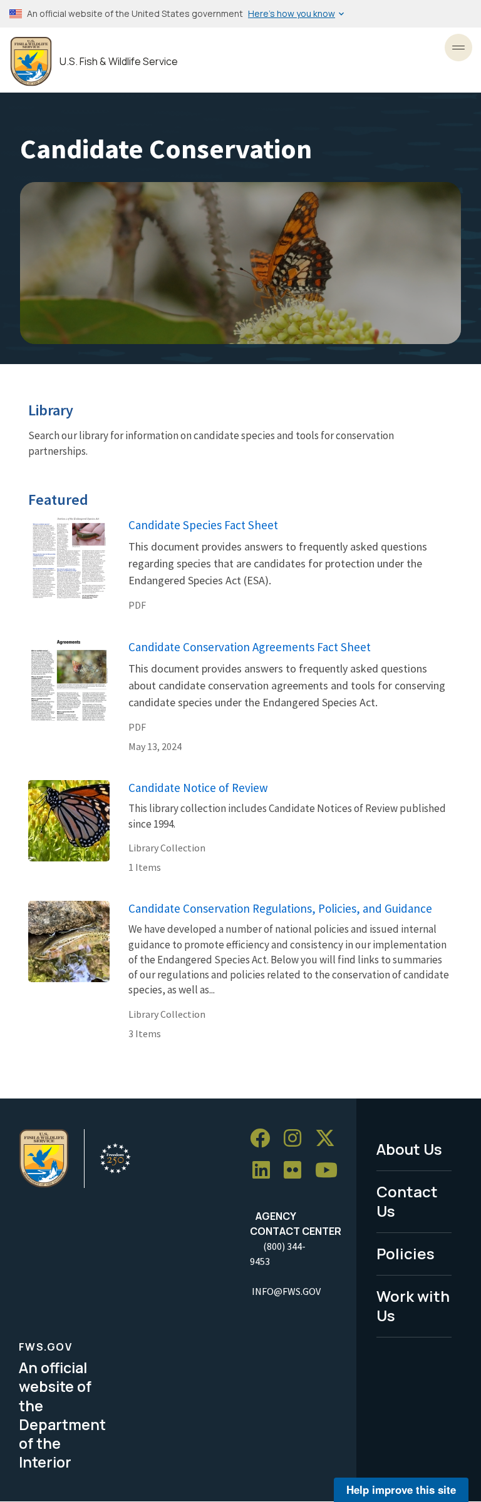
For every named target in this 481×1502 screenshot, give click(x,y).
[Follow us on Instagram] (297, 1138)
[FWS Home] (31, 61)
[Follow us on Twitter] (329, 1138)
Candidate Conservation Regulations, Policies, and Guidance (280, 908)
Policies (405, 1253)
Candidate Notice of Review (198, 787)
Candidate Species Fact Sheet (203, 524)
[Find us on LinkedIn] (265, 1170)
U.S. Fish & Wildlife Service (118, 61)
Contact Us (407, 1201)
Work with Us (413, 1306)
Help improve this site (401, 1489)
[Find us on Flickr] (297, 1170)
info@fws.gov (286, 1291)
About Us (409, 1149)
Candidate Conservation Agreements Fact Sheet (249, 646)
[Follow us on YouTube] (330, 1170)
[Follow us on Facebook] (264, 1138)
